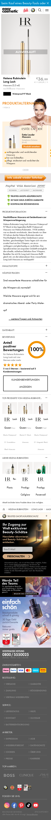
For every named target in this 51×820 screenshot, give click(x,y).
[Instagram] (7, 805)
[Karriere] (25, 587)
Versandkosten (32, 814)
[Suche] (39, 10)
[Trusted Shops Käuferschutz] (5, 787)
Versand (11, 684)
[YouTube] (35, 805)
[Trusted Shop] (33, 10)
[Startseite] (3, 509)
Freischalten (16, 556)
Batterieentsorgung (17, 724)
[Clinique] (26, 775)
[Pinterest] (21, 805)
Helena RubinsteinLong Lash (14, 80)
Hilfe (33, 711)
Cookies (10, 752)
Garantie (35, 684)
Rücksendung (38, 690)
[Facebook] (14, 805)
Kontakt (11, 718)
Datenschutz (37, 745)
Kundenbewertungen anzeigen (26, 383)
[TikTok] (28, 805)
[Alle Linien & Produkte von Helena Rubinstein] (25, 22)
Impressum (12, 738)
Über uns (35, 752)
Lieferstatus (12, 711)
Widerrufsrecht (15, 745)
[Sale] (26, 10)
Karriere (35, 758)
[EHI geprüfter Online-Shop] (12, 787)
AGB (32, 738)
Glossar (35, 718)
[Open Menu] (11, 10)
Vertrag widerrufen (17, 697)
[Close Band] (48, 3)
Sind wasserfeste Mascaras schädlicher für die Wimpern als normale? (25, 284)
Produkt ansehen (31, 146)
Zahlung (11, 690)
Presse (9, 758)
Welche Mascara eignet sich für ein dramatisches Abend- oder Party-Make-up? (23, 303)
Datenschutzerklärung (21, 565)
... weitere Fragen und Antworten (25, 318)
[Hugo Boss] (9, 775)
